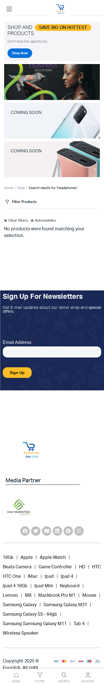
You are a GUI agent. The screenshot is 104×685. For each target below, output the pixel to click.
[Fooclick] (60, 9)
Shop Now (20, 53)
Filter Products (24, 202)
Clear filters (18, 220)
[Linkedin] (57, 531)
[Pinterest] (68, 531)
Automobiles (45, 220)
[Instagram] (79, 531)
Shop (21, 188)
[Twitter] (35, 531)
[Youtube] (46, 531)
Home (8, 188)
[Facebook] (25, 531)
